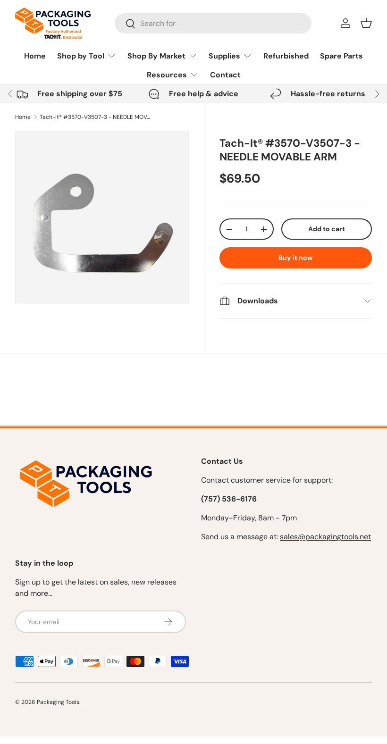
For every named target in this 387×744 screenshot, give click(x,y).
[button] (366, 23)
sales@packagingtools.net (325, 537)
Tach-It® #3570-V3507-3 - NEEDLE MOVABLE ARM (96, 117)
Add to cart (326, 229)
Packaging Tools (58, 702)
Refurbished (286, 56)
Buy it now (295, 257)
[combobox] (213, 23)
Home (35, 56)
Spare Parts (341, 56)
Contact (225, 75)
